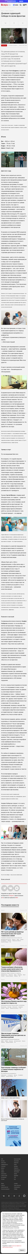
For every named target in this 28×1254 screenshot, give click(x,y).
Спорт (2, 1169)
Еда (15, 1179)
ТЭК (15, 1177)
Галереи (16, 1183)
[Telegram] (14, 1196)
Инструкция (3, 1177)
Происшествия (17, 1158)
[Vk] (3, 1196)
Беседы (3, 1160)
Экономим (16, 1160)
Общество (11, 10)
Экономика (16, 1171)
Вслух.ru (5, 5)
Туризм (15, 1173)
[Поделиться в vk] (5, 23)
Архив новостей (4, 1187)
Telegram (11, 895)
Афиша (2, 1171)
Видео (2, 1183)
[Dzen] (19, 1196)
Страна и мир (4, 1175)
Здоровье (16, 1175)
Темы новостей (17, 1185)
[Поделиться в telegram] (22, 23)
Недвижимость (4, 1164)
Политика (3, 1166)
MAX (16, 897)
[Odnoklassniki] (8, 1196)
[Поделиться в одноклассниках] (14, 23)
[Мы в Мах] (15, 5)
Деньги (2, 1168)
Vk (2, 897)
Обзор (15, 1164)
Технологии (3, 1173)
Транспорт (3, 1162)
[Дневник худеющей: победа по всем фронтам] (14, 36)
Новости (6, 10)
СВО (2, 1158)
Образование (17, 1169)
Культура (16, 1166)
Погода (2, 1179)
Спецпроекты (17, 1187)
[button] (4, 41)
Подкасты (16, 1168)
